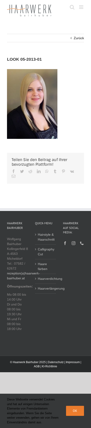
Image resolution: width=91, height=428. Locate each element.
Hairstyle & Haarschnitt (46, 237)
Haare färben (42, 266)
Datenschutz (56, 362)
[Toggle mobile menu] (81, 7)
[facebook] (65, 243)
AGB (37, 366)
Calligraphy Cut (46, 251)
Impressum (73, 362)
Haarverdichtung (46, 279)
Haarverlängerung (46, 288)
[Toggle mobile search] (72, 7)
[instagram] (73, 243)
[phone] (82, 243)
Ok (75, 411)
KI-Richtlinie (49, 366)
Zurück (79, 38)
